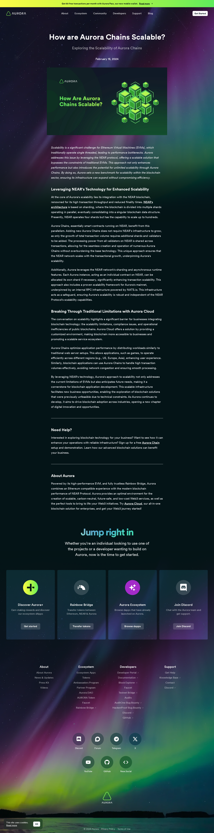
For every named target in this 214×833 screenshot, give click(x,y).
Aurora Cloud (133, 503)
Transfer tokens (81, 626)
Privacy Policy (108, 829)
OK (36, 824)
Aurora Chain (150, 442)
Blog (150, 13)
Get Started (200, 13)
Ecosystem (81, 13)
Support (137, 13)
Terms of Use (123, 829)
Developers (119, 13)
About (64, 13)
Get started (30, 626)
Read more (11, 825)
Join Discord (183, 626)
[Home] (16, 13)
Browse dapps (132, 626)
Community (100, 13)
